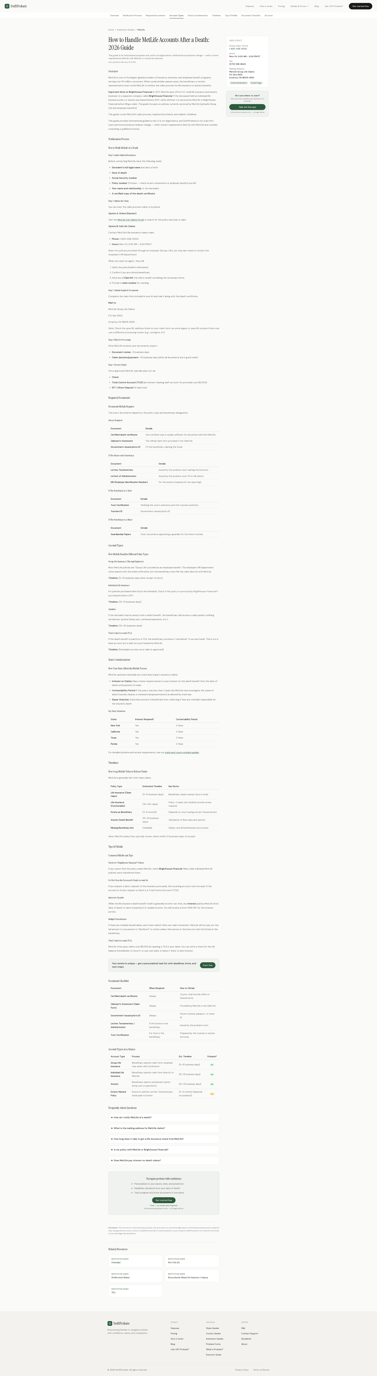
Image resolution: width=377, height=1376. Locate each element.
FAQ (243, 1328)
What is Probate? (214, 1349)
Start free (208, 965)
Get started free (360, 6)
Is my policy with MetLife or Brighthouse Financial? (141, 1149)
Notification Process (132, 15)
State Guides (212, 1328)
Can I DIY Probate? (334, 6)
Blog (317, 6)
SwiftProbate (19, 6)
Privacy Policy (242, 1369)
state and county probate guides (182, 752)
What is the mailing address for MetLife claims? (139, 1128)
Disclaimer (246, 1338)
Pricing (281, 6)
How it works (266, 6)
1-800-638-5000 (238, 48)
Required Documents (155, 15)
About (244, 1344)
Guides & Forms (298, 6)
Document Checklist (251, 15)
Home (111, 29)
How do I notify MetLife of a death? (133, 1117)
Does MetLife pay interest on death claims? (137, 1160)
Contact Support (249, 1333)
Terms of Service (261, 1369)
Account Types (177, 15)
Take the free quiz (247, 107)
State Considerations (198, 15)
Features (250, 6)
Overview (114, 15)
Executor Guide (213, 1354)
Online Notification (239, 83)
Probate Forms (213, 1344)
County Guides (213, 1333)
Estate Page (256, 83)
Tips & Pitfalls (231, 15)
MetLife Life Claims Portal (131, 219)
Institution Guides (125, 29)
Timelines (216, 15)
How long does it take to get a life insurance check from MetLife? (149, 1138)
